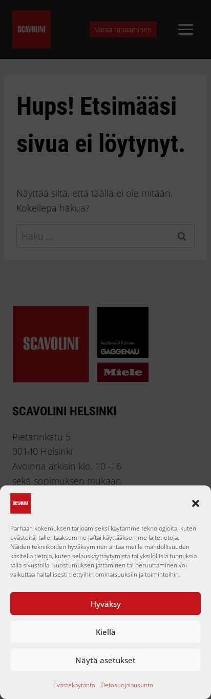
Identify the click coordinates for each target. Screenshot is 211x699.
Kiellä (106, 632)
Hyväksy (106, 604)
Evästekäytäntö (74, 685)
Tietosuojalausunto (126, 685)
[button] (196, 503)
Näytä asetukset (105, 660)
